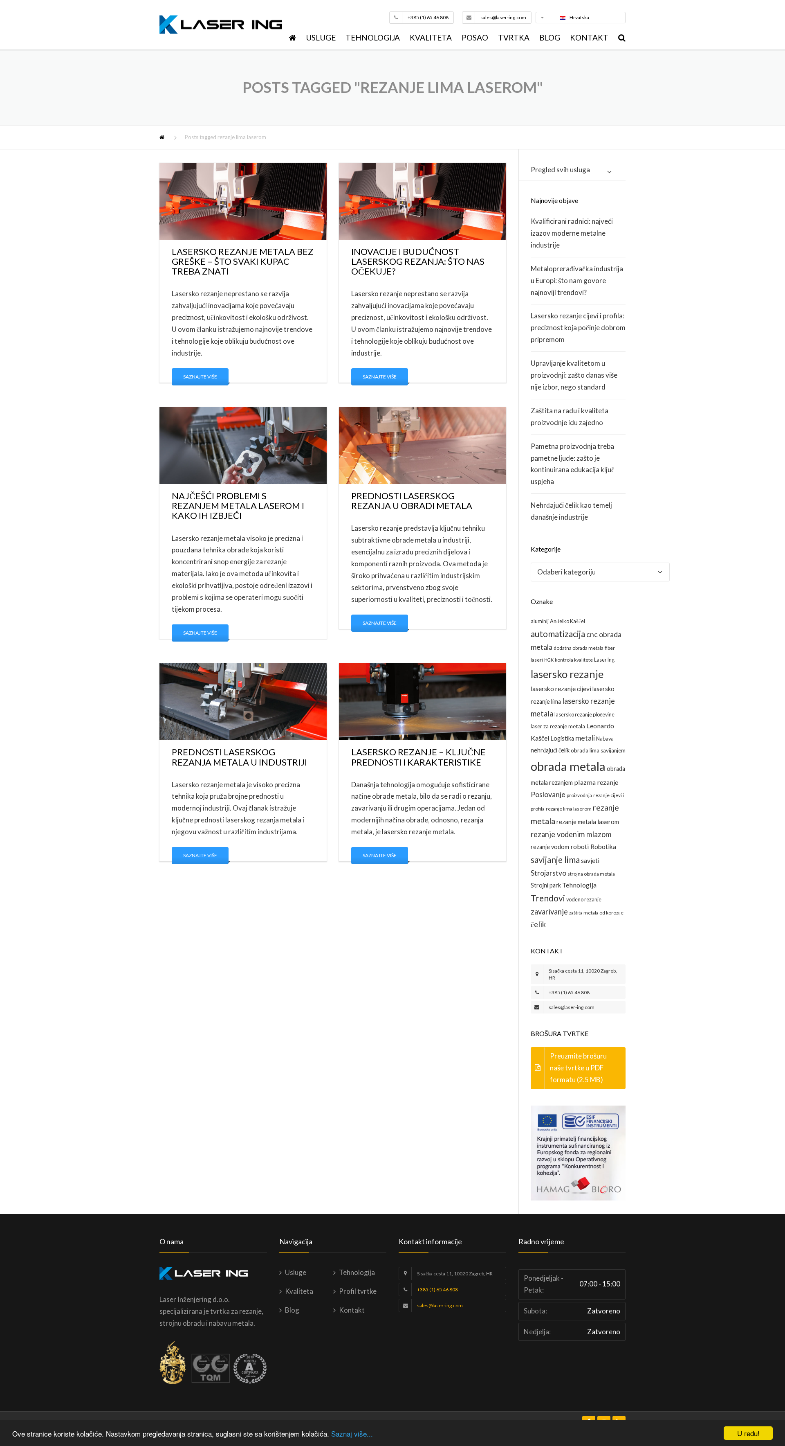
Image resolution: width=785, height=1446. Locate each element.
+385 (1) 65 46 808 (428, 17)
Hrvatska (579, 17)
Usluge (321, 37)
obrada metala (568, 766)
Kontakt (589, 37)
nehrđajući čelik (550, 750)
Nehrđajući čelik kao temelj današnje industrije (571, 511)
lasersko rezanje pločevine (584, 714)
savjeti (590, 860)
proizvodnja (579, 795)
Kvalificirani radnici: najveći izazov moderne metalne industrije (572, 233)
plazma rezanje (596, 782)
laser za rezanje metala (558, 726)
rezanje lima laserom (569, 809)
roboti (579, 846)
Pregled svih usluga (560, 169)
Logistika (562, 738)
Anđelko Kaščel (567, 621)
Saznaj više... (352, 1433)
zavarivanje (549, 911)
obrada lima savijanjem (598, 750)
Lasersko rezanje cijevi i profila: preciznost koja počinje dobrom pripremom (578, 327)
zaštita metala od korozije (596, 913)
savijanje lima (555, 860)
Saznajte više (200, 377)
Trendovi (548, 898)
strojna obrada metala (591, 874)
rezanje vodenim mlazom (571, 834)
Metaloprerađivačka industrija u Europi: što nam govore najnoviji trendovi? (577, 280)
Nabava (605, 738)
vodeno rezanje (583, 899)
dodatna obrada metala (578, 648)
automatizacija (558, 634)
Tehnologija (372, 37)
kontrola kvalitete (574, 660)
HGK (549, 659)
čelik (538, 924)
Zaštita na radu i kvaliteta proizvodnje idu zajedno (569, 416)
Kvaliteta (431, 37)
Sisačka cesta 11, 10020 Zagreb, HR (455, 1273)
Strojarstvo (548, 873)
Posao (475, 37)
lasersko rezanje (567, 674)
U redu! (748, 1433)
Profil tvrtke (358, 1291)
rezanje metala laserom (587, 821)
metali (585, 738)
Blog (549, 37)
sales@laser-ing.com (503, 17)
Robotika (603, 846)
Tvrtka (513, 37)
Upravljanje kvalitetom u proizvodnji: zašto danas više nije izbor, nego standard (574, 375)
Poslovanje (548, 794)
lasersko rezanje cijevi (561, 688)
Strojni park (546, 885)
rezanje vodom (550, 846)
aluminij (540, 621)
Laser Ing (604, 659)
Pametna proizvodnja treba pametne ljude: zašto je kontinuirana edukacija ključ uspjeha (573, 464)
